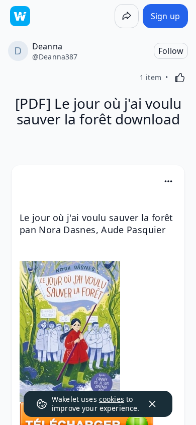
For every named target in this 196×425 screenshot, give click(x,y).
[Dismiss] (152, 404)
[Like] (180, 77)
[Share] (127, 16)
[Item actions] (168, 181)
